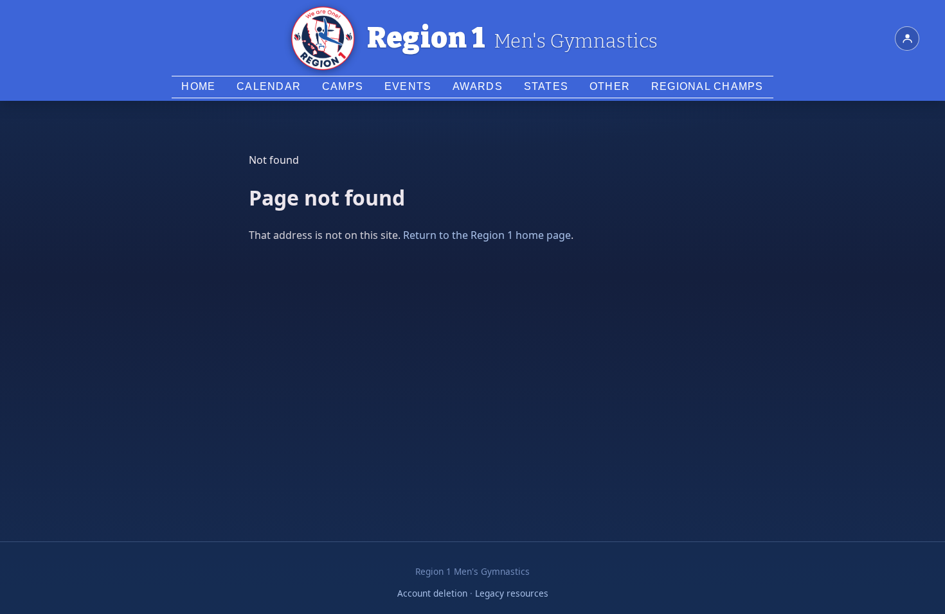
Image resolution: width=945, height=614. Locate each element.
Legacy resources (511, 593)
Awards (478, 86)
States (546, 86)
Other (610, 86)
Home (198, 86)
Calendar (269, 86)
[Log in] (907, 38)
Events (408, 86)
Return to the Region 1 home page (487, 235)
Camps (342, 86)
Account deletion (432, 593)
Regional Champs (707, 86)
